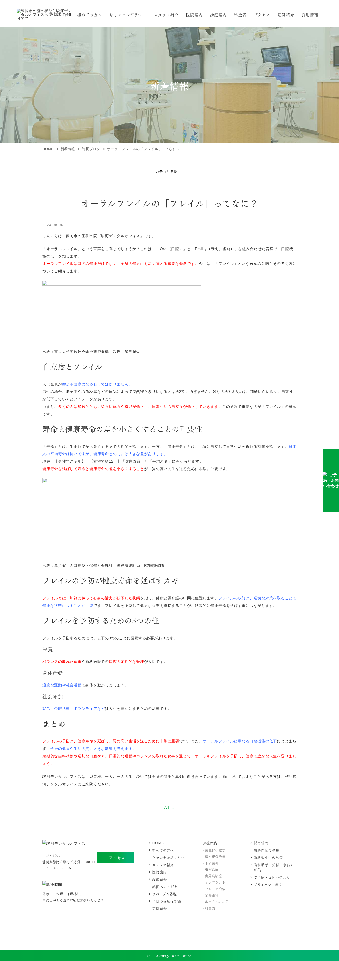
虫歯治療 (212, 869)
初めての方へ (89, 14)
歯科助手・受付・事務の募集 (274, 867)
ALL (169, 806)
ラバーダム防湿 (164, 893)
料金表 (240, 14)
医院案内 (194, 14)
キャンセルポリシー (127, 14)
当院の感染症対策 (166, 901)
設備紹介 (159, 879)
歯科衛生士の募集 (268, 857)
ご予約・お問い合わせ (272, 877)
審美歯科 (212, 894)
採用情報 (310, 14)
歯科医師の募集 (266, 850)
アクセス (117, 858)
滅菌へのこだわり (166, 886)
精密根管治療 (215, 856)
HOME (158, 842)
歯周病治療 (213, 875)
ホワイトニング (216, 901)
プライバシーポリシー (272, 884)
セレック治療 (215, 888)
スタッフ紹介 (166, 14)
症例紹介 (286, 14)
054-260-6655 (60, 867)
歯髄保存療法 (215, 849)
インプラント (215, 882)
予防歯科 (212, 862)
